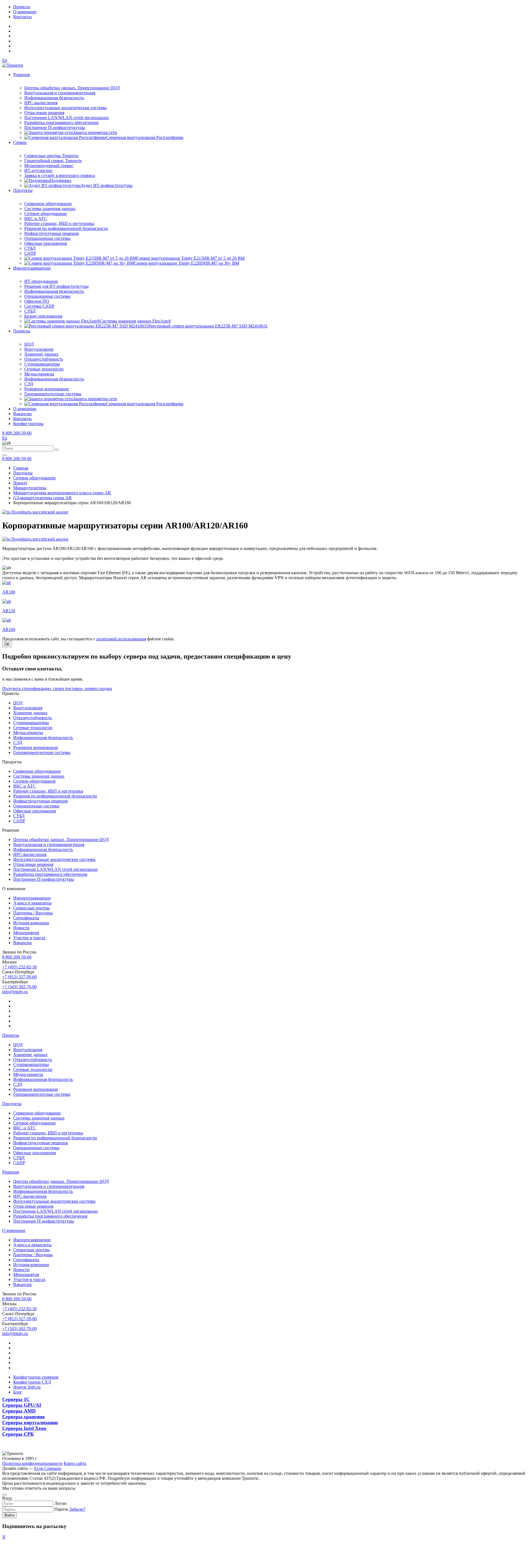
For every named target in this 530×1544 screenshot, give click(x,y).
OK (7, 644)
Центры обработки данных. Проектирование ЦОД (72, 87)
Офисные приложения (45, 243)
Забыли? (77, 1509)
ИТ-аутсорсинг (38, 170)
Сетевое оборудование (45, 213)
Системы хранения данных (50, 208)
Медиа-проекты (39, 374)
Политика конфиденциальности (32, 1463)
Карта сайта (75, 1463)
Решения (21, 74)
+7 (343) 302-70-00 (19, 986)
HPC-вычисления (40, 102)
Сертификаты (26, 917)
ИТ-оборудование (41, 281)
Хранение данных (41, 354)
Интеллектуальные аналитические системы (65, 107)
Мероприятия (26, 932)
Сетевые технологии (43, 369)
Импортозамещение (32, 268)
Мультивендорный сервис (48, 165)
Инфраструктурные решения (51, 233)
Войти (9, 1515)
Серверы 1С (16, 1399)
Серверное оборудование (48, 203)
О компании (24, 11)
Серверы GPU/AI (21, 1405)
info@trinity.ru (15, 991)
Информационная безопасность (54, 97)
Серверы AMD (19, 1411)
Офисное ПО (36, 301)
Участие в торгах (29, 937)
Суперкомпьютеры (42, 364)
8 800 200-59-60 (16, 433)
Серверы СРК (18, 1434)
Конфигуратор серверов (36, 1377)
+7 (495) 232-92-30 (19, 967)
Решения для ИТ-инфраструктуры (56, 286)
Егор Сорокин (47, 1468)
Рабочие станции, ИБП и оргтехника (59, 223)
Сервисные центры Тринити (51, 155)
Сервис (20, 142)
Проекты (21, 6)
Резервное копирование (46, 388)
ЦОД (29, 344)
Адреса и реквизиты (32, 903)
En (4, 60)
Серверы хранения (23, 1416)
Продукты (23, 190)
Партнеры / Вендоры (33, 913)
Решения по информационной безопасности (66, 228)
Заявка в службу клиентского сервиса (59, 175)
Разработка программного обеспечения (61, 122)
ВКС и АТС (35, 218)
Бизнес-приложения (43, 316)
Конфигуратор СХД (32, 1382)
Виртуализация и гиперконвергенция (59, 92)
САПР (30, 253)
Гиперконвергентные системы (52, 393)
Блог (17, 1392)
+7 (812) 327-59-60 (19, 976)
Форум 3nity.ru (27, 1387)
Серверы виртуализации (30, 1422)
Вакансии (22, 413)
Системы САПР (39, 306)
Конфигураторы (28, 423)
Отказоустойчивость (43, 359)
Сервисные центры (31, 908)
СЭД (28, 384)
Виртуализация (38, 349)
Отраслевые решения (44, 112)
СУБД (30, 248)
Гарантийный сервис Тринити (53, 160)
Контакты (22, 16)
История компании (31, 922)
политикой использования (121, 639)
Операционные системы (47, 238)
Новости (21, 927)
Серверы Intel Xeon (24, 1428)
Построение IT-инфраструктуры (54, 127)
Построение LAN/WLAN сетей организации (66, 117)
